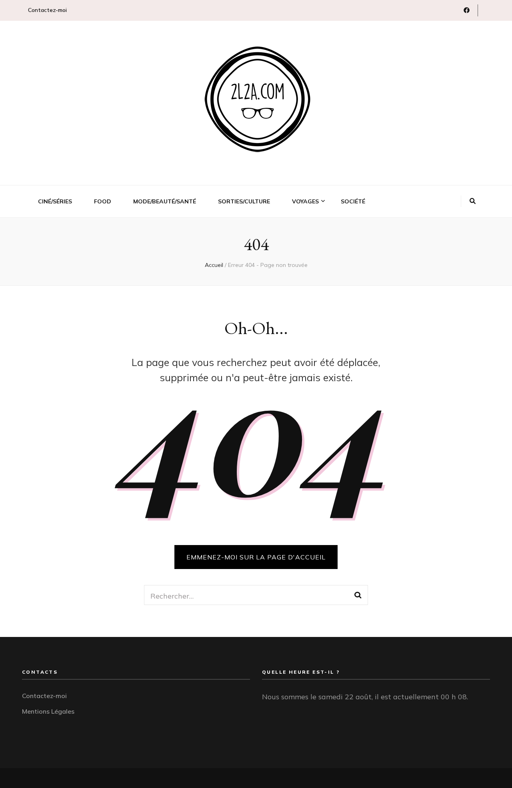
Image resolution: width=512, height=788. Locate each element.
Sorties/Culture (244, 201)
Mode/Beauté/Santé (164, 201)
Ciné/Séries (55, 201)
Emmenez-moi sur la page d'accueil (256, 557)
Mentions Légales (48, 711)
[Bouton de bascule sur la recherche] (473, 201)
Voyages (305, 201)
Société (353, 201)
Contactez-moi (47, 10)
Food (102, 201)
